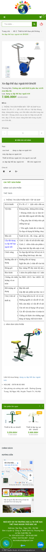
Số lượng (5, 128)
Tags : (4, 146)
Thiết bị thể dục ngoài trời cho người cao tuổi (19, 158)
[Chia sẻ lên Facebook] (4, 171)
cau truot (5, 150)
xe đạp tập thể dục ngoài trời (13, 162)
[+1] (16, 171)
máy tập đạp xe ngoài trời (11, 154)
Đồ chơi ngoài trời (34, 162)
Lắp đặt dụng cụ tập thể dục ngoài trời (10, 243)
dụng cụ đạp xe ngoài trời (22, 150)
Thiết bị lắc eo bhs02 (12, 427)
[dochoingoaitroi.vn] (23, 7)
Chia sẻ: (5, 167)
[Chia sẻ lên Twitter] (10, 171)
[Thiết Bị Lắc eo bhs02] (12, 418)
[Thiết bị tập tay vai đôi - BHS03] (33, 418)
